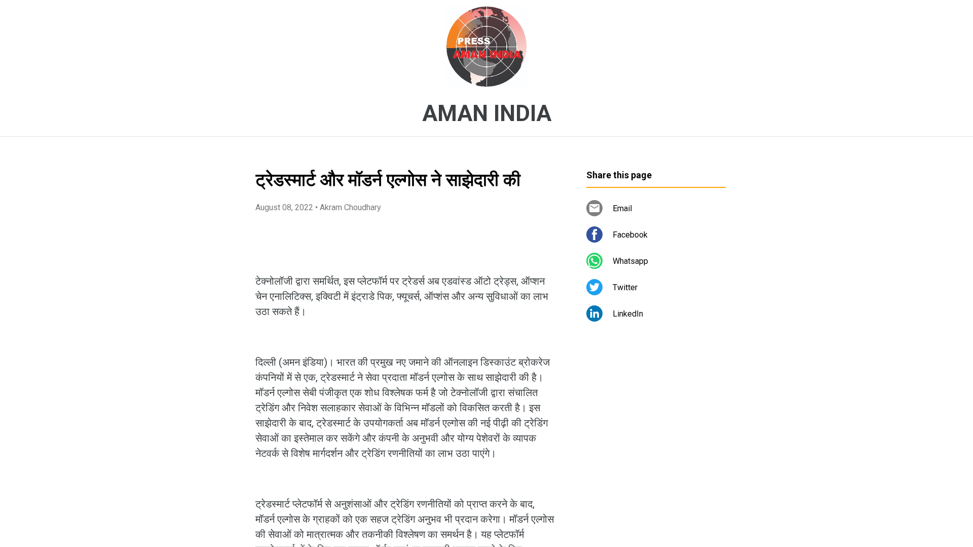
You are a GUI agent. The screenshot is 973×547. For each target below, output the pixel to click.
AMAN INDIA (486, 113)
